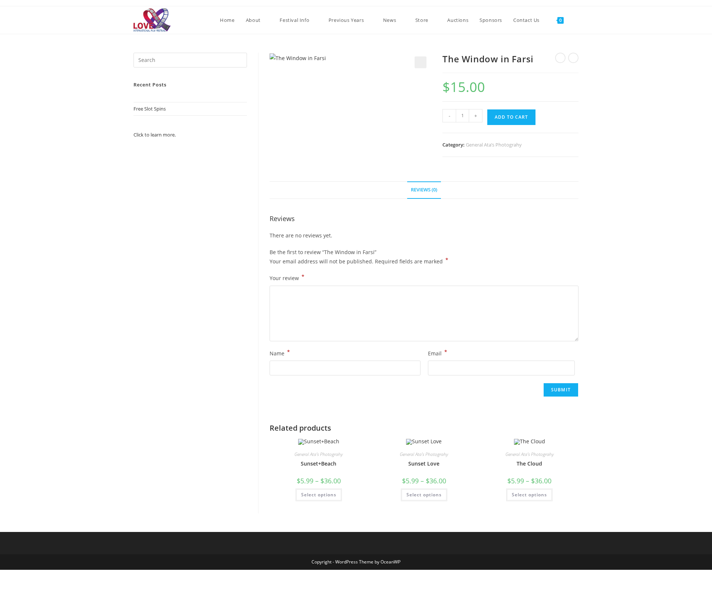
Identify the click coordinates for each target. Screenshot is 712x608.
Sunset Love (423, 463)
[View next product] (573, 58)
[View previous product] (560, 58)
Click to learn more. (155, 134)
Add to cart (511, 117)
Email (437, 353)
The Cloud (529, 463)
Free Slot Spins (150, 108)
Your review (287, 277)
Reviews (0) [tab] (424, 190)
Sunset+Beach (318, 463)
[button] (420, 62)
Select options (318, 495)
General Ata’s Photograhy (494, 144)
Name (280, 353)
